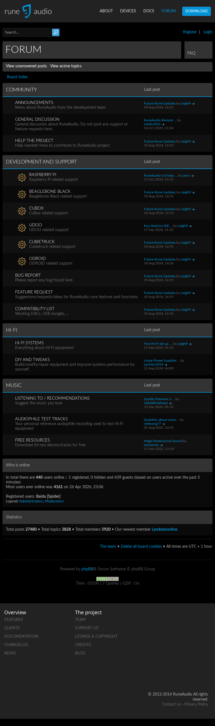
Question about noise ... (161, 419)
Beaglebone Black (50, 191)
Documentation (21, 637)
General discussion (37, 119)
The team (108, 547)
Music (14, 385)
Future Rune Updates (160, 103)
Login (208, 32)
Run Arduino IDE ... (158, 225)
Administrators (31, 501)
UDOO (35, 225)
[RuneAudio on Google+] (203, 638)
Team (80, 620)
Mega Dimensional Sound (163, 441)
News (10, 653)
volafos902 (152, 124)
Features (13, 620)
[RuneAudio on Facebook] (203, 618)
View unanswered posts (26, 66)
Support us (87, 628)
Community (21, 89)
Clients (12, 628)
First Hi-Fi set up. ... (158, 343)
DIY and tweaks (32, 360)
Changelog (16, 645)
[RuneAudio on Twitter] (182, 638)
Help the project (34, 141)
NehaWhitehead (156, 403)
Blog (80, 653)
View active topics (65, 66)
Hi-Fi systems (29, 343)
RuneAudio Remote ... (160, 120)
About (106, 11)
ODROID (37, 259)
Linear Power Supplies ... (162, 360)
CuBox (36, 208)
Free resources (32, 440)
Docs (148, 11)
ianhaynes (151, 445)
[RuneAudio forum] (182, 657)
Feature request (34, 292)
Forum (169, 11)
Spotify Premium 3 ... (159, 399)
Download (196, 11)
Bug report (28, 275)
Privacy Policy (196, 704)
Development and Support (41, 162)
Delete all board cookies (141, 547)
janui (186, 175)
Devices (128, 11)
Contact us (171, 704)
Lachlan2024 (153, 364)
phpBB (87, 569)
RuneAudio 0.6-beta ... (160, 175)
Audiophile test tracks (41, 419)
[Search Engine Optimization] (107, 579)
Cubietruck (42, 242)
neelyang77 (152, 423)
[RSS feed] (203, 657)
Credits (83, 645)
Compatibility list (35, 309)
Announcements (34, 103)
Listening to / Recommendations (52, 398)
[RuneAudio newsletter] (203, 676)
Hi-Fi (11, 330)
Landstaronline (164, 530)
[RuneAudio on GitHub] (182, 618)
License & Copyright (96, 637)
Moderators (54, 501)
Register (190, 32)
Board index (17, 77)
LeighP (186, 103)
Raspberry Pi (42, 175)
